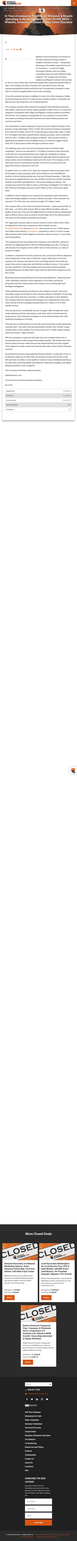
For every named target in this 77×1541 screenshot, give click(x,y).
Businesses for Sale (33, 1416)
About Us (29, 1462)
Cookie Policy (65, 1534)
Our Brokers (30, 1439)
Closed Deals (30, 1431)
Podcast (28, 1451)
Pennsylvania (32, 231)
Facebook (27, 1399)
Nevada (35, 228)
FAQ (26, 1470)
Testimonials (30, 1455)
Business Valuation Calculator (38, 1435)
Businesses (11, 8)
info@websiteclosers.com (37, 1394)
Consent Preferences (26, 1537)
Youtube (47, 1399)
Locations (29, 1466)
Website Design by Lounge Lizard (47, 1537)
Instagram (42, 1399)
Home (5, 8)
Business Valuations (33, 1424)
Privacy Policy (54, 1534)
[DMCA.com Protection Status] (31, 1405)
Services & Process (33, 1427)
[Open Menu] (74, 3)
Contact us (29, 1459)
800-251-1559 (33, 1390)
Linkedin (37, 1399)
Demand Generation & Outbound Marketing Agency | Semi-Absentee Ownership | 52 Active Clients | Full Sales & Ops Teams (19, 1267)
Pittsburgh (9, 228)
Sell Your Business (33, 1412)
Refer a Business (32, 1420)
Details (9, 1297)
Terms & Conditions (42, 1534)
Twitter (32, 1399)
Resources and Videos (34, 1447)
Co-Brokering (31, 1443)
